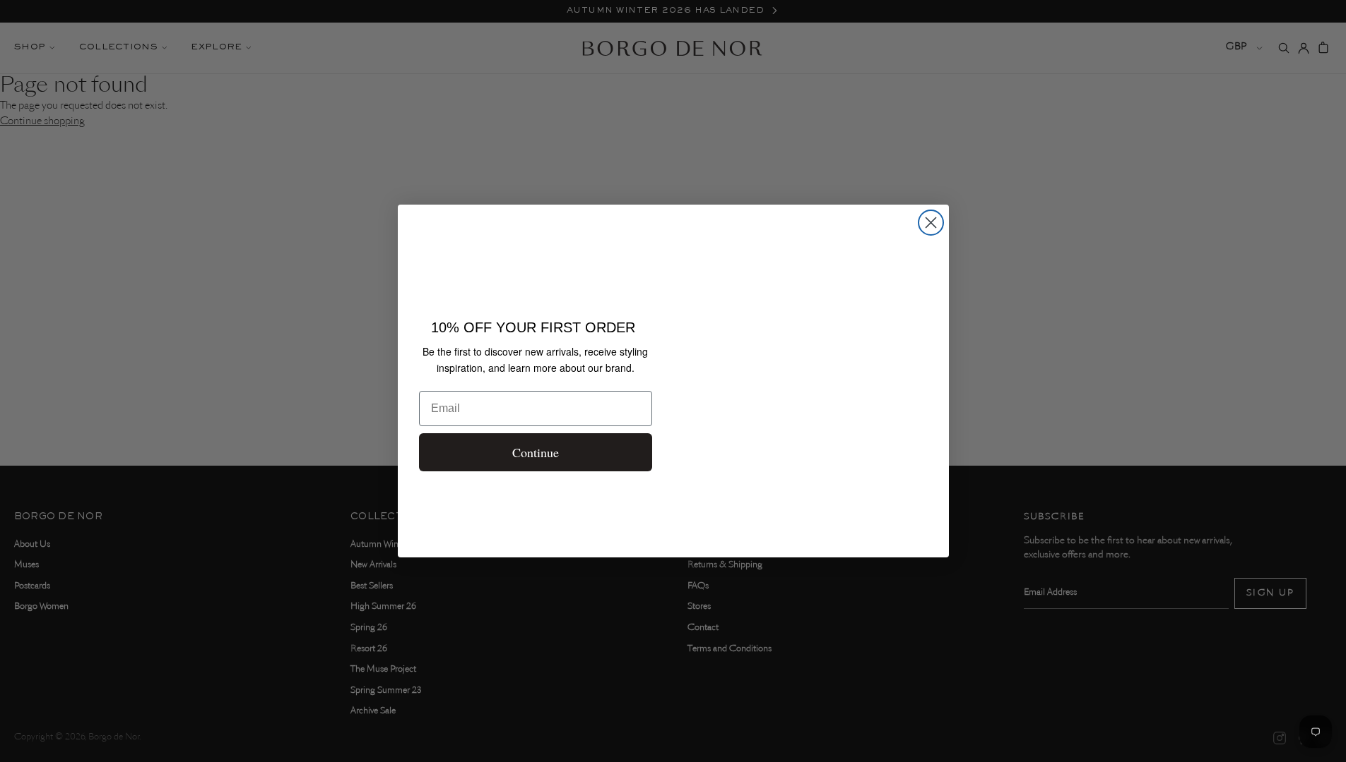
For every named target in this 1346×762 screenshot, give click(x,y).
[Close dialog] (931, 222)
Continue (535, 452)
